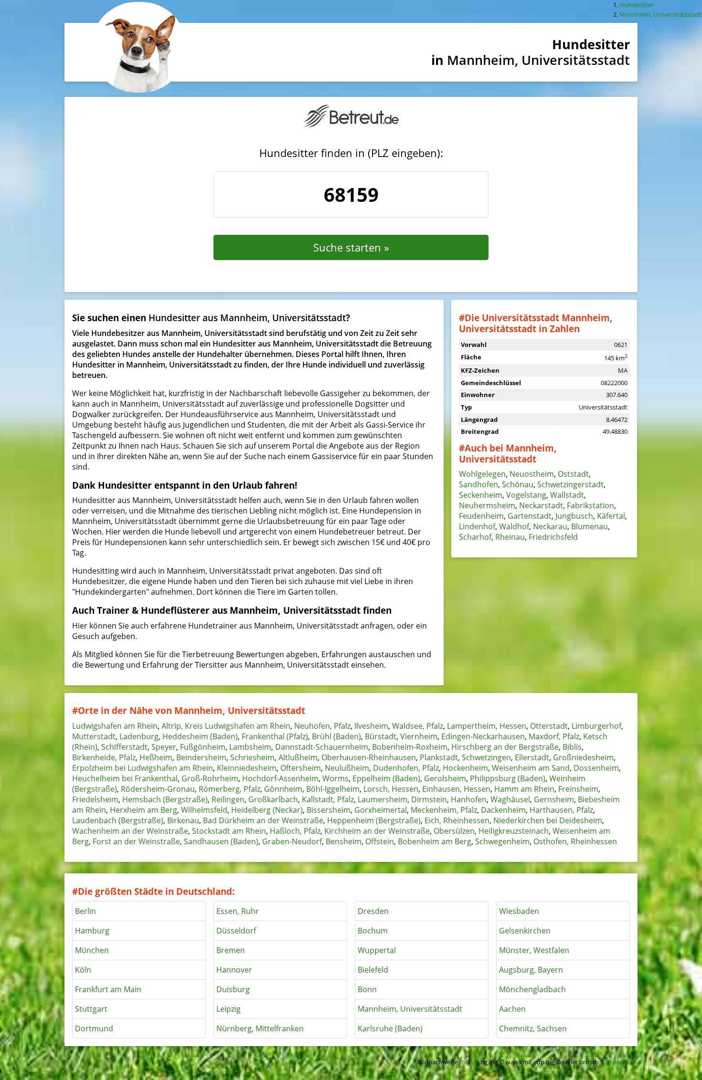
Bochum (373, 930)
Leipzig (228, 1009)
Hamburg (92, 930)
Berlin (85, 911)
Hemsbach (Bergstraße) (165, 799)
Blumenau (589, 526)
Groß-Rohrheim (209, 778)
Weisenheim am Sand (531, 768)
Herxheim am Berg (143, 810)
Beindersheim (201, 757)
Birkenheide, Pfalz (104, 757)
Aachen (512, 1009)
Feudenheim (481, 516)
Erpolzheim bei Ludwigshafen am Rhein (142, 768)
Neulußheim (347, 768)
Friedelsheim (95, 799)
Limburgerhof (596, 726)
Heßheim (155, 757)
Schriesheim (252, 757)
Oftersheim (300, 768)
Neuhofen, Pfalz (322, 726)
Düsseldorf (236, 930)
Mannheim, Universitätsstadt (410, 1009)
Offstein (379, 841)
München (92, 950)
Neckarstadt (541, 505)
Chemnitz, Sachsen (533, 1028)
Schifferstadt (124, 747)
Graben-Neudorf (292, 841)
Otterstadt (549, 726)
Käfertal (611, 516)
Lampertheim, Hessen (486, 726)
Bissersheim (329, 810)
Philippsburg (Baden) (507, 778)
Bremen (230, 950)
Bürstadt (380, 736)
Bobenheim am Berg (434, 841)
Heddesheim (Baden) (200, 736)
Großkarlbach (273, 799)
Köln (83, 970)
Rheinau (510, 537)
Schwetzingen (486, 757)
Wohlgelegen (482, 474)
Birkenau (183, 820)
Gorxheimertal (380, 810)
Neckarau (550, 526)
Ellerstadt (532, 757)
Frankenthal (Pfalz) (275, 736)
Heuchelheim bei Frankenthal (125, 778)
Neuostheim (532, 474)
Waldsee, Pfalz (417, 726)
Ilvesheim (371, 726)
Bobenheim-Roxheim (409, 747)
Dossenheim (596, 768)
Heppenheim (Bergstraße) (374, 820)
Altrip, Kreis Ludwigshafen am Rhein (225, 726)
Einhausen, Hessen (456, 789)
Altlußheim (298, 757)
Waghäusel (510, 799)
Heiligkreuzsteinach (514, 831)
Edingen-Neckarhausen (483, 736)
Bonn (367, 989)
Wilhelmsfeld (204, 810)
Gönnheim (283, 789)
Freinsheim (578, 789)
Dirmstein (429, 799)
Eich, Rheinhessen (457, 820)
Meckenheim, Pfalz (444, 810)
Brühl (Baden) (336, 736)
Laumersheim (382, 799)
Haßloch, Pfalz (295, 831)
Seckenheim (480, 495)
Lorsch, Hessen (390, 789)
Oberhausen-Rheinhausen (368, 757)
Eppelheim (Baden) (386, 778)
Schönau (517, 484)
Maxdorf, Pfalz (554, 736)
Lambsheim (250, 747)
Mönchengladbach (532, 989)
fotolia (468, 1062)
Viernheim (418, 736)
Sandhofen (478, 484)
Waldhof (514, 526)
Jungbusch (574, 516)
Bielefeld (373, 970)
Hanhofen (469, 799)
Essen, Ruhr (237, 911)
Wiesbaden (519, 911)
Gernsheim (554, 799)
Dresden (373, 911)
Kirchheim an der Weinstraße (377, 831)
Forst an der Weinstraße (136, 841)
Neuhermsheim (487, 505)
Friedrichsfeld (553, 537)
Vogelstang (526, 495)
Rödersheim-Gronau (158, 789)
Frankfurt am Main (108, 989)
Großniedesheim (583, 757)
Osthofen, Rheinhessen (575, 841)
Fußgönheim (202, 747)
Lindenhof (477, 526)
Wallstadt (567, 495)
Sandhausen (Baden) (221, 841)
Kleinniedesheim (247, 768)
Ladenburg (139, 736)
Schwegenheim (502, 841)
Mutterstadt (94, 736)
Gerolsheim (445, 778)
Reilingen (228, 799)
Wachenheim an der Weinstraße (130, 831)
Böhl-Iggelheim (333, 789)
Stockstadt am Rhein (229, 831)
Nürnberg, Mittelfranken (260, 1028)
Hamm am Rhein (524, 789)
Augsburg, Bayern (531, 970)
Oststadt (573, 474)
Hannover (234, 970)
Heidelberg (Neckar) (267, 810)
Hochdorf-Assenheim (280, 778)
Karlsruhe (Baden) (390, 1028)
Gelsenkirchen (525, 930)
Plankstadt (439, 757)
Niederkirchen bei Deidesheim (547, 820)
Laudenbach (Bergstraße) (117, 820)
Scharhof (475, 537)
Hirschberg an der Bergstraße (505, 747)
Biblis (572, 747)
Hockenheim (465, 768)
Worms (335, 778)
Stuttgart (91, 1009)
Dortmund (94, 1028)
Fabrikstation (590, 505)
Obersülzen (454, 831)
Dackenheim (503, 810)
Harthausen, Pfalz (561, 810)
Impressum (621, 1062)
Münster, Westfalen (534, 950)
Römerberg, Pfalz (229, 789)
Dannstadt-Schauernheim (321, 747)
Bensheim (344, 841)
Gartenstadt (530, 516)
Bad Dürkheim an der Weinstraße (263, 820)
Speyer (163, 747)
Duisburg (233, 989)
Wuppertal (377, 950)
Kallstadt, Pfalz (328, 799)
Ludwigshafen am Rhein (115, 726)
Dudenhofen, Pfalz (406, 768)
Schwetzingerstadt (570, 484)
